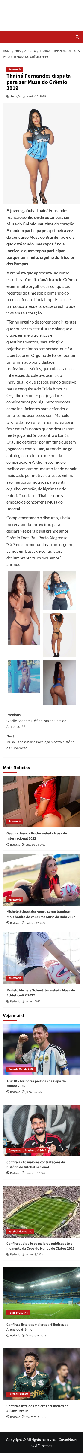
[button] (7, 36)
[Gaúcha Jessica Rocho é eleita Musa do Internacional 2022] (41, 801)
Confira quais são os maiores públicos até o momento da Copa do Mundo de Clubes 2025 (40, 1246)
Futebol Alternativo (20, 1232)
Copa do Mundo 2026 (21, 1069)
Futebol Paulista (18, 1394)
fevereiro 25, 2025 (36, 1336)
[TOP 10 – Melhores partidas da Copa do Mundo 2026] (41, 1049)
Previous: (36, 720)
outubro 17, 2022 (35, 923)
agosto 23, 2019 (36, 96)
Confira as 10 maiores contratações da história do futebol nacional (35, 1165)
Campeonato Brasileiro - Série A (27, 1150)
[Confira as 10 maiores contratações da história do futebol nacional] (41, 1130)
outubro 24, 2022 (35, 845)
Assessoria (15, 69)
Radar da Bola (41, 12)
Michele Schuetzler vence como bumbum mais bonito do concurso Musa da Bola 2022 (40, 914)
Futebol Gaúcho (18, 1313)
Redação (15, 96)
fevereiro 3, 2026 (35, 1173)
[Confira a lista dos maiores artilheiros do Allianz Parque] (41, 1374)
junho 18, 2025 (34, 1254)
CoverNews (68, 1439)
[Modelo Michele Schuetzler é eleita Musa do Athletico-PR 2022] (41, 958)
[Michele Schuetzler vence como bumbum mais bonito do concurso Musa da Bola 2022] (41, 880)
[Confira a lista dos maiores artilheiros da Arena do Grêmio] (41, 1293)
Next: (40, 742)
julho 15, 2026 (34, 1092)
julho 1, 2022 (33, 1001)
